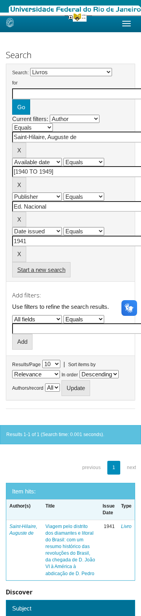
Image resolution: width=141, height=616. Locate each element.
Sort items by (82, 364)
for (15, 83)
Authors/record (27, 388)
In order (69, 375)
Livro (126, 526)
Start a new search (41, 269)
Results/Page (26, 364)
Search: (20, 72)
